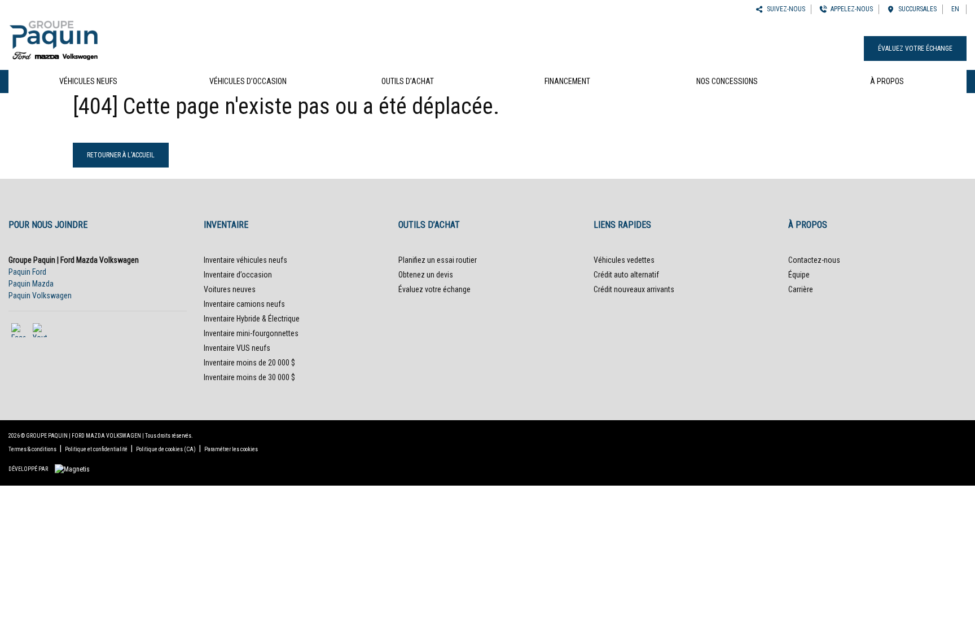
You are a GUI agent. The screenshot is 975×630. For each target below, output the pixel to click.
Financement (567, 81)
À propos (887, 81)
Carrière (800, 289)
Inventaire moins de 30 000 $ (249, 377)
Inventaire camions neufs (244, 304)
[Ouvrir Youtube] (40, 330)
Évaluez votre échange (915, 48)
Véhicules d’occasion (248, 81)
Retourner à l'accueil (121, 155)
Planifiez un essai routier (437, 260)
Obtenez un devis (425, 274)
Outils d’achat (407, 81)
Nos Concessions (727, 81)
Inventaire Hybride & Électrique (252, 318)
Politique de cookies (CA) (166, 449)
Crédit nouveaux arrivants (634, 289)
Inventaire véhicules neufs (245, 260)
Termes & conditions (32, 449)
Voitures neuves (230, 289)
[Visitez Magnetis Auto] (75, 469)
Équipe (799, 274)
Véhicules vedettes (624, 260)
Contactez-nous (814, 260)
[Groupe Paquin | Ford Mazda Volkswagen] (53, 38)
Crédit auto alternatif (626, 274)
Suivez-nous (784, 9)
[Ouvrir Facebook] (18, 330)
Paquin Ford (27, 271)
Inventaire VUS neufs (237, 348)
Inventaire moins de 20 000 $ (249, 362)
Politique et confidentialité (96, 449)
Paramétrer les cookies (231, 449)
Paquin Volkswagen (40, 295)
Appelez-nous (850, 9)
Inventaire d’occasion (238, 274)
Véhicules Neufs (88, 81)
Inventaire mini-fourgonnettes (251, 333)
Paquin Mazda (31, 283)
